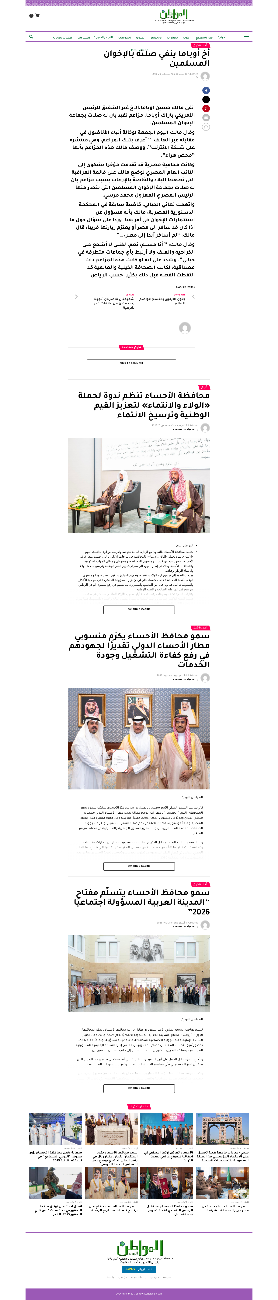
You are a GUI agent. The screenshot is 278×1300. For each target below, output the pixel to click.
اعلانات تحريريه (62, 38)
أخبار (223, 37)
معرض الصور (139, 50)
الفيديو (140, 38)
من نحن (122, 1277)
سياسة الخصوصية (160, 1277)
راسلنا (110, 1277)
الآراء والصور (104, 37)
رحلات (187, 38)
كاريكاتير (156, 38)
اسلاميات (124, 38)
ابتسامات (83, 38)
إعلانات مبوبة (138, 1277)
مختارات (172, 38)
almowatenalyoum (184, 429)
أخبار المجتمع (205, 38)
